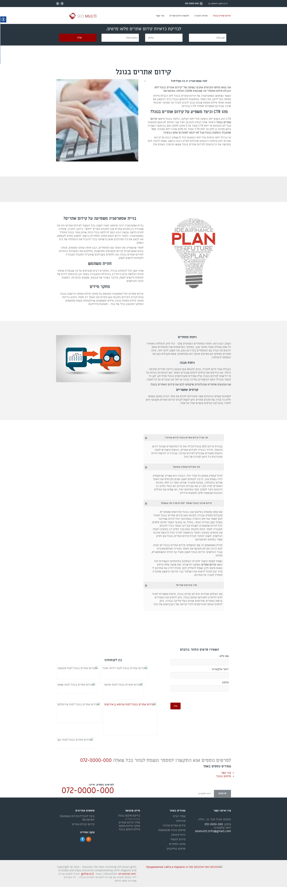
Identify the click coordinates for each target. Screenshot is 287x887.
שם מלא (223, 656)
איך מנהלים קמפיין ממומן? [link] (186, 467)
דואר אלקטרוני (220, 669)
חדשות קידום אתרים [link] (179, 15)
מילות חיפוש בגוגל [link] (129, 829)
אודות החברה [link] (200, 15)
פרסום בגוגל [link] (223, 776)
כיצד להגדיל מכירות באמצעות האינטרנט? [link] (77, 818)
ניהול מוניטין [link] (178, 835)
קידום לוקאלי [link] (178, 839)
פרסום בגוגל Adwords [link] (172, 830)
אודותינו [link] (181, 821)
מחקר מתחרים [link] (177, 844)
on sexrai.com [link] (127, 874)
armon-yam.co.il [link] (219, 3)
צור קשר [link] (160, 15)
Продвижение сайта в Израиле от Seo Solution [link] (175, 867)
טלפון (225, 682)
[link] (78, 16)
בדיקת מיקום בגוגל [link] (129, 816)
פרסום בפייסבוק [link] (176, 849)
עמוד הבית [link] (179, 816)
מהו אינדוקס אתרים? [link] (186, 585)
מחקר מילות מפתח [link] (129, 826)
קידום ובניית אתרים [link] (83, 824)
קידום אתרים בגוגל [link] (222, 15)
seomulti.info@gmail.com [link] (213, 831)
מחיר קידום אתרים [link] (129, 822)
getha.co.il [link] (87, 874)
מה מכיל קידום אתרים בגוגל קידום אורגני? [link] (186, 437)
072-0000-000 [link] (96, 760)
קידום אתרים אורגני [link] (174, 825)
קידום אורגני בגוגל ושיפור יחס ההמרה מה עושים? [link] (186, 503)
